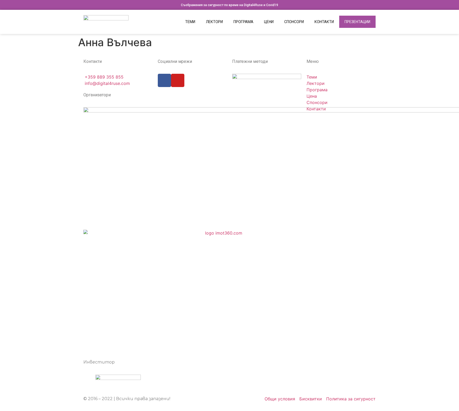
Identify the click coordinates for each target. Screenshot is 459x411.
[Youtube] (177, 80)
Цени (269, 22)
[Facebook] (164, 80)
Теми (190, 22)
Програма (243, 22)
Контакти (324, 22)
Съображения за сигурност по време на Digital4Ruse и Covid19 (229, 5)
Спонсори (294, 22)
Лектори (214, 22)
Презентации (357, 22)
